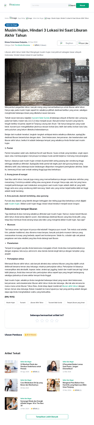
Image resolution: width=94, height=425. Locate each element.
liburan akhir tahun (70, 286)
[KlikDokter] (19, 5)
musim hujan (14, 204)
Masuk (82, 5)
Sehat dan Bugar (38, 18)
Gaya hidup (21, 18)
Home (7, 18)
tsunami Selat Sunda (40, 118)
